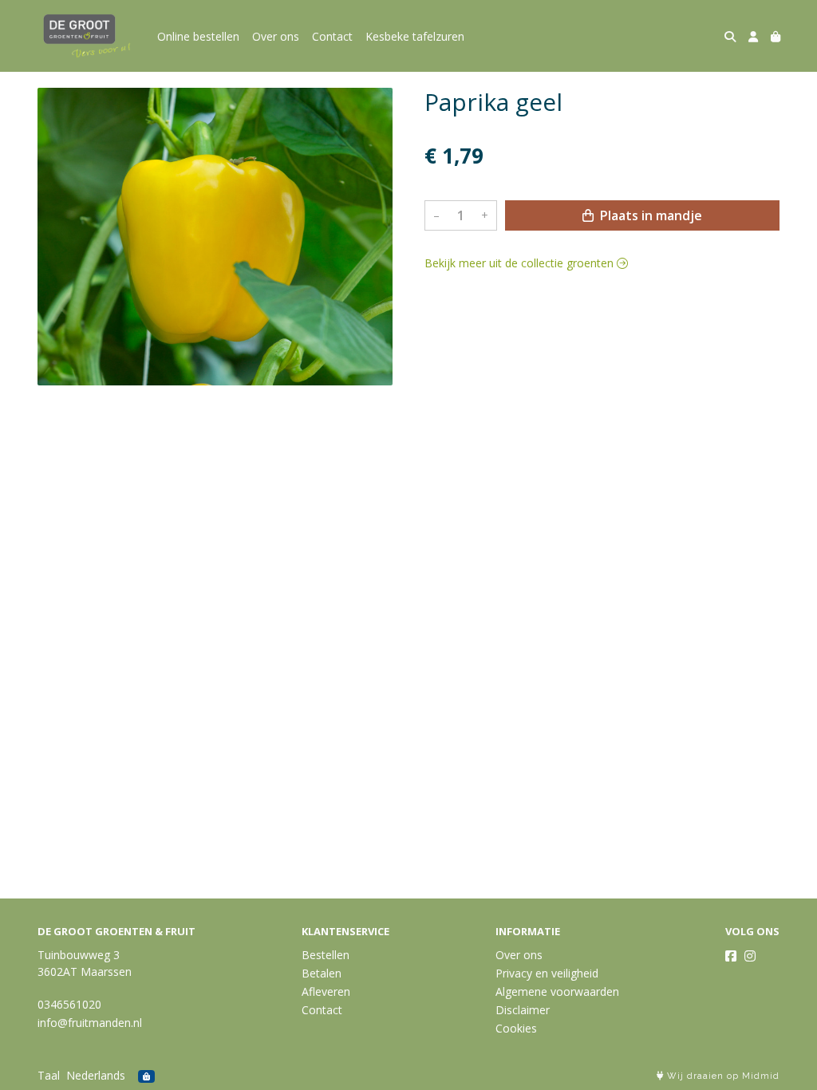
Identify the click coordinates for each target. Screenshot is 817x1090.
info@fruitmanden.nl (89, 1022)
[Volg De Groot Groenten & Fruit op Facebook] (730, 956)
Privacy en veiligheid (546, 973)
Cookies (516, 1028)
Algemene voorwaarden (557, 991)
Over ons (275, 36)
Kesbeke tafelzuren (414, 36)
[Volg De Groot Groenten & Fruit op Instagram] (750, 956)
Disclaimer (522, 1009)
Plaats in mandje (649, 215)
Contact (332, 36)
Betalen (321, 973)
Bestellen (325, 954)
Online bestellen (198, 36)
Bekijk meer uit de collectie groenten (520, 263)
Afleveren (326, 991)
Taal (48, 1075)
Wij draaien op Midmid (722, 1076)
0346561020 (69, 1004)
